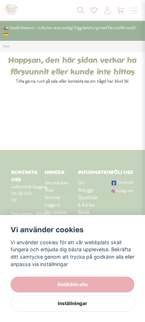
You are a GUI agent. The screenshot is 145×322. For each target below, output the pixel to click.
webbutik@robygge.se (29, 186)
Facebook (125, 182)
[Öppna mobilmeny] (134, 10)
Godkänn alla (72, 284)
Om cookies (56, 212)
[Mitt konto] (107, 10)
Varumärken (56, 182)
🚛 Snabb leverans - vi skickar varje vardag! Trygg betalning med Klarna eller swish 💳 (70, 31)
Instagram (125, 190)
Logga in (52, 205)
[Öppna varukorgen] (120, 10)
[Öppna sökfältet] (80, 10)
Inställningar (72, 303)
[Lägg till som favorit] (94, 10)
